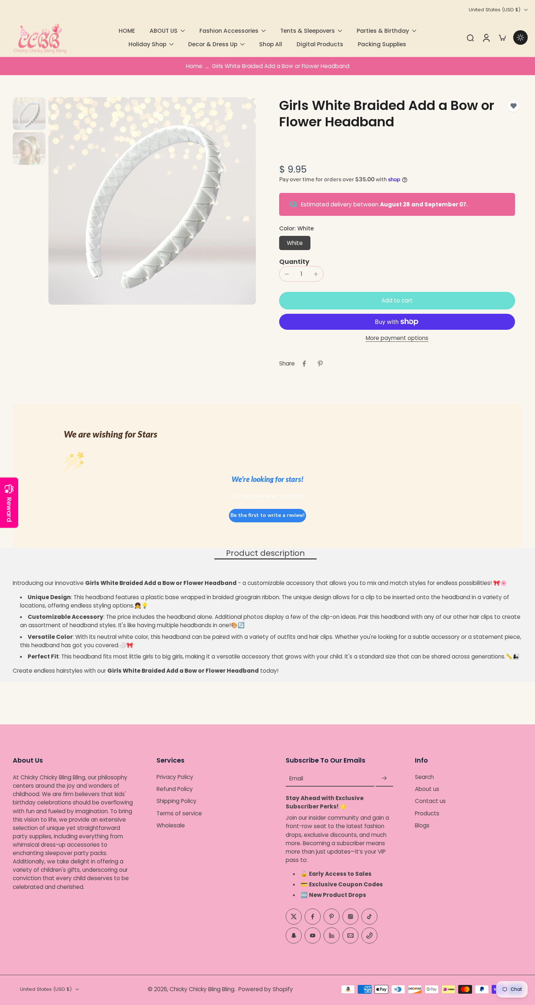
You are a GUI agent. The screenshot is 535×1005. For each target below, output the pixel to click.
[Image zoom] (152, 201)
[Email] (350, 935)
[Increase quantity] (316, 274)
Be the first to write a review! (267, 515)
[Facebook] (313, 917)
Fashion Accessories (228, 31)
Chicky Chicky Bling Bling (202, 989)
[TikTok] (369, 917)
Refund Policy (174, 789)
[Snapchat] (294, 935)
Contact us (430, 801)
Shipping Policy (176, 801)
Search (424, 777)
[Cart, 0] (502, 37)
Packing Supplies (382, 44)
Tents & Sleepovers (307, 31)
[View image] (29, 113)
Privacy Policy (174, 777)
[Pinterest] (332, 917)
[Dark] (520, 37)
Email (296, 778)
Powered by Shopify (265, 989)
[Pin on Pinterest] (320, 364)
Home (194, 66)
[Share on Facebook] (304, 364)
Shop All (270, 44)
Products (427, 813)
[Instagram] (350, 917)
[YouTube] (313, 935)
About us (427, 789)
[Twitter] (294, 917)
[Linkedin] (332, 935)
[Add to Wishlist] (513, 106)
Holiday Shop (147, 44)
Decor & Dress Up (212, 44)
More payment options (397, 338)
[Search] (470, 37)
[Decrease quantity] (287, 274)
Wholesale (170, 825)
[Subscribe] (384, 778)
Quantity (294, 261)
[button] (397, 300)
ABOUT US (164, 31)
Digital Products (320, 44)
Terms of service (179, 813)
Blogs (422, 825)
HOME (127, 31)
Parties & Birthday (383, 31)
